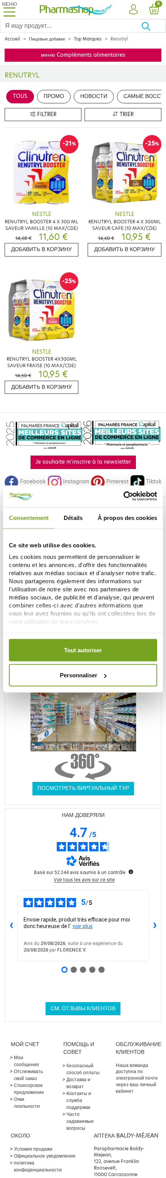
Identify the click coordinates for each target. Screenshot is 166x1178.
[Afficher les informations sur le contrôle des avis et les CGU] (131, 872)
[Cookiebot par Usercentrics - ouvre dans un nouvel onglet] (123, 496)
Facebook (33, 481)
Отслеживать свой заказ (28, 1075)
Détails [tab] (73, 517)
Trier (126, 114)
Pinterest (117, 481)
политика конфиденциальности (38, 1166)
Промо (54, 96)
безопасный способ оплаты (83, 1069)
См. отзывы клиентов (83, 1008)
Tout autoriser (83, 649)
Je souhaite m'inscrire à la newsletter (83, 462)
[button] (133, 9)
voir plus (83, 926)
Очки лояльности (27, 1102)
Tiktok (153, 481)
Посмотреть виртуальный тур (83, 788)
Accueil (12, 39)
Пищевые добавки (47, 39)
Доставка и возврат (78, 1083)
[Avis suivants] (154, 925)
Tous (20, 96)
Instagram (76, 481)
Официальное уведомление (45, 1156)
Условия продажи (33, 1149)
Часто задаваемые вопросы (80, 1121)
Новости (93, 96)
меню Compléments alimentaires (83, 55)
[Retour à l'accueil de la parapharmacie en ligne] (76, 9)
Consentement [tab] (29, 517)
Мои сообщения (26, 1061)
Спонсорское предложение (29, 1088)
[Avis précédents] (11, 925)
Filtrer (46, 114)
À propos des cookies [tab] (127, 517)
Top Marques (88, 39)
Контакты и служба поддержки (78, 1100)
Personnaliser (78, 675)
